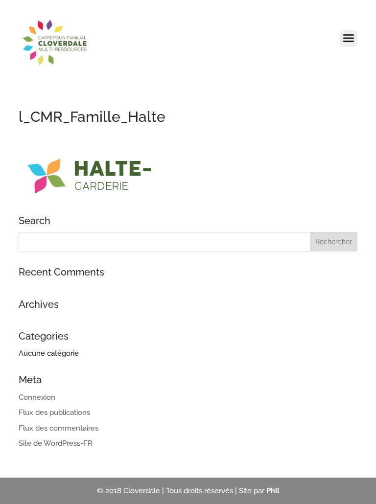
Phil (273, 490)
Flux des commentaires (58, 428)
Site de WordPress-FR (56, 443)
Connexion (37, 397)
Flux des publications (54, 412)
